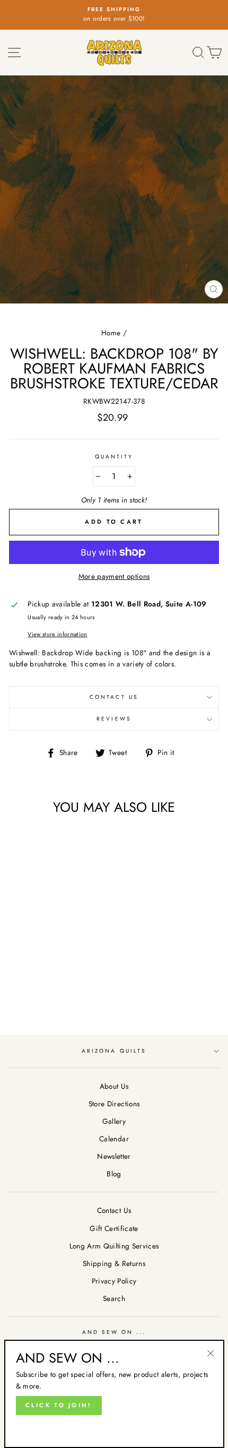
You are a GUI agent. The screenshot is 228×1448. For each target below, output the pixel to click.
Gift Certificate (114, 1228)
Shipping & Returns (114, 1263)
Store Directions (114, 1103)
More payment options (114, 576)
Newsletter (113, 1156)
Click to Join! (58, 1405)
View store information (57, 634)
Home (110, 332)
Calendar (114, 1138)
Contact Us (114, 697)
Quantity (114, 457)
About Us (114, 1086)
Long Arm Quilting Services (114, 1246)
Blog (114, 1173)
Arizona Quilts (114, 1051)
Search (114, 1298)
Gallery (114, 1121)
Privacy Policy (114, 1281)
